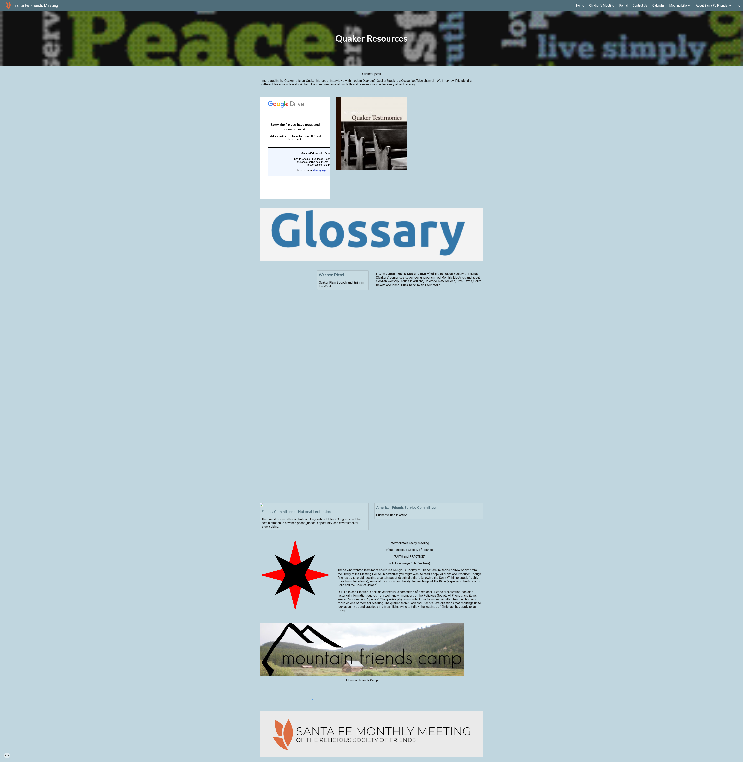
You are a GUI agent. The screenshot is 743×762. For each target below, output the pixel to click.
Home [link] (580, 5)
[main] (371, 38)
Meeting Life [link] (678, 5)
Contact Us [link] (640, 5)
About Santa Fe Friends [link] (711, 5)
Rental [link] (623, 5)
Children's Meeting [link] (601, 5)
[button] (738, 5)
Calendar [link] (658, 5)
